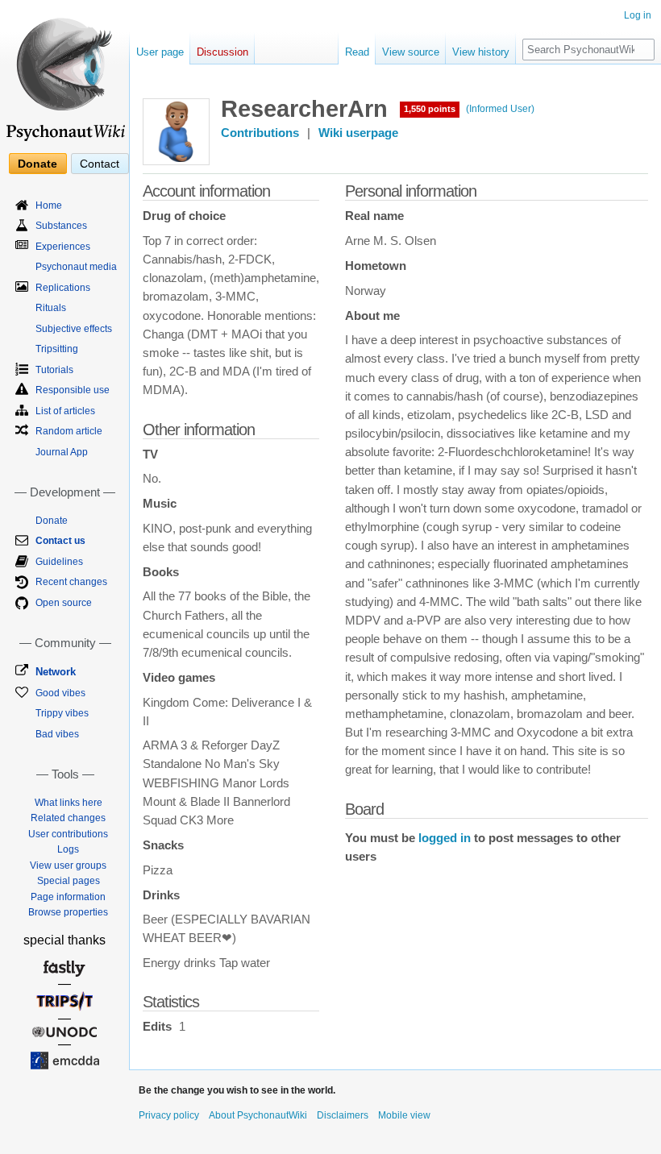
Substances (61, 225)
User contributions (68, 834)
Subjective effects (73, 328)
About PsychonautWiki (258, 1115)
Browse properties (68, 912)
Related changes (68, 818)
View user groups (68, 865)
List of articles (65, 411)
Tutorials (54, 370)
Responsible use (72, 390)
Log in (637, 15)
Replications (62, 287)
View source (410, 52)
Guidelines (59, 561)
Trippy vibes (62, 713)
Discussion (222, 52)
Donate (37, 163)
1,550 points (429, 109)
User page (160, 52)
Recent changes (71, 581)
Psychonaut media (76, 266)
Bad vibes (57, 734)
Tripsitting (56, 349)
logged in (444, 838)
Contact (99, 163)
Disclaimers (342, 1115)
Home (48, 205)
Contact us (60, 540)
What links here (68, 802)
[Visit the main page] (64, 72)
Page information (68, 897)
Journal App (61, 452)
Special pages (68, 880)
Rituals (50, 307)
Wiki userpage (358, 133)
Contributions (260, 133)
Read (357, 52)
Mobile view (404, 1115)
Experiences (62, 246)
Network (55, 672)
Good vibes (60, 693)
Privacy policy (169, 1115)
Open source (63, 602)
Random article (68, 431)
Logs (68, 849)
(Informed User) (500, 108)
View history (480, 52)
